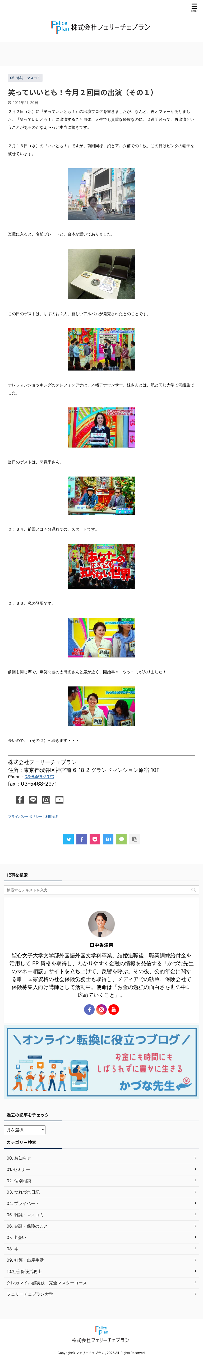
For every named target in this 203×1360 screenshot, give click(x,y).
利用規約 (52, 817)
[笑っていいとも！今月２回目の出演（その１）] (108, 839)
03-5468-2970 (39, 776)
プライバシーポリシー (25, 817)
